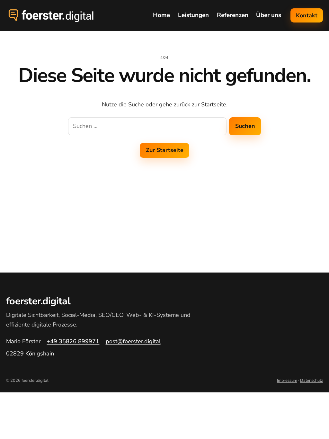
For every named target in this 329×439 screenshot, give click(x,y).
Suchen (245, 126)
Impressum (287, 380)
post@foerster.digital (133, 341)
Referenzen (232, 15)
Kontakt (306, 15)
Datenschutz (311, 380)
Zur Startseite (164, 150)
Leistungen (193, 15)
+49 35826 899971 (73, 341)
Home (161, 15)
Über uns (268, 15)
